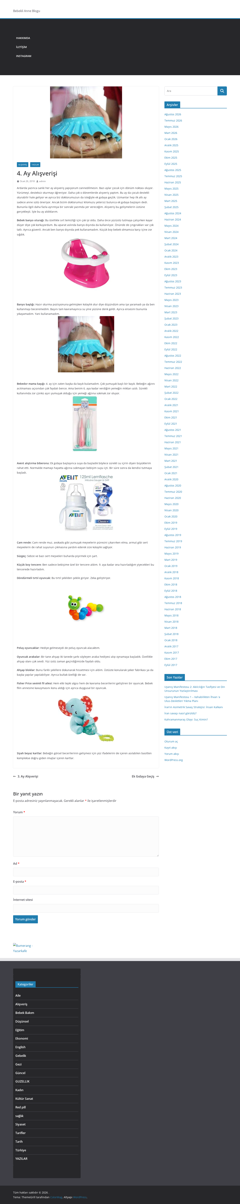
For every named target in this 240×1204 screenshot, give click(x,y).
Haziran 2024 (172, 219)
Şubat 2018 (171, 634)
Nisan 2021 (171, 454)
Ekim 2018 (170, 584)
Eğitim (19, 1030)
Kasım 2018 (171, 578)
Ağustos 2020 (172, 485)
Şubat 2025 (171, 207)
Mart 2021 (170, 461)
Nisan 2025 (171, 194)
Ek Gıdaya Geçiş (143, 776)
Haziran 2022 (172, 368)
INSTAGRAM (23, 56)
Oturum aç (171, 741)
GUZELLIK (22, 1081)
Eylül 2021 (170, 423)
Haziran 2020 (172, 498)
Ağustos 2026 (172, 114)
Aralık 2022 (171, 331)
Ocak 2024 (170, 250)
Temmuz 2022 (173, 362)
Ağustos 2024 (172, 213)
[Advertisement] (130, 47)
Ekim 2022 (170, 343)
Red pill (20, 1107)
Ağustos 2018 (172, 597)
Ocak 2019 (170, 566)
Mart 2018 (170, 628)
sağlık (19, 1116)
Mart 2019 (170, 560)
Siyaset (20, 1124)
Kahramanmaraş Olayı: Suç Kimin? (186, 719)
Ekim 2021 (170, 417)
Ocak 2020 (170, 516)
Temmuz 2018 (173, 603)
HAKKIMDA (23, 38)
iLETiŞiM (21, 47)
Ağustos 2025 (172, 170)
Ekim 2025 (170, 157)
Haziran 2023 (172, 293)
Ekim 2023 (170, 269)
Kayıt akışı (170, 747)
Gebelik (20, 1056)
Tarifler (20, 1133)
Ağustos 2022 (172, 355)
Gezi (18, 1064)
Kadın (19, 1090)
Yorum (19, 812)
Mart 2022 (170, 386)
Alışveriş (22, 164)
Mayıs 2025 (171, 188)
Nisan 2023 (171, 306)
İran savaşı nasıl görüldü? (180, 713)
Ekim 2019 (170, 522)
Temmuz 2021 (173, 436)
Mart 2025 (170, 201)
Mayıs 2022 (171, 374)
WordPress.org (173, 760)
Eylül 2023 (170, 275)
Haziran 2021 (172, 442)
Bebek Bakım (24, 1013)
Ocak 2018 (170, 640)
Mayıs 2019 (171, 553)
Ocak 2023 (170, 324)
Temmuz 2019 (173, 541)
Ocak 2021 (170, 473)
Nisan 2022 (171, 380)
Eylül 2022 (170, 349)
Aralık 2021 (171, 405)
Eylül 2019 (170, 529)
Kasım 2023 (171, 263)
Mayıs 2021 (171, 448)
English (20, 1047)
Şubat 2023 (171, 318)
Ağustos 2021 (172, 430)
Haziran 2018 (172, 609)
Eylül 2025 (170, 164)
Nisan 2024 (171, 232)
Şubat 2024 (171, 244)
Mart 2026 (170, 133)
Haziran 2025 (172, 182)
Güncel (20, 1073)
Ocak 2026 (170, 139)
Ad (16, 863)
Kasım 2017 (171, 652)
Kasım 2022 (171, 337)
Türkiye (20, 1150)
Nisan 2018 (171, 621)
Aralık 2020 (171, 479)
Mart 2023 (170, 312)
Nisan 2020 (171, 510)
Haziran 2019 (172, 547)
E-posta (19, 881)
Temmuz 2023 (173, 287)
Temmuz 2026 (173, 120)
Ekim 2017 (170, 658)
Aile (18, 995)
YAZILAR (35, 164)
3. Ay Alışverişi (28, 776)
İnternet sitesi (23, 900)
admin (42, 181)
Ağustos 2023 (172, 281)
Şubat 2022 (171, 392)
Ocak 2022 (170, 399)
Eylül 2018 (170, 590)
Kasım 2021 (171, 411)
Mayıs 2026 (171, 126)
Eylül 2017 (170, 665)
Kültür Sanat (24, 1099)
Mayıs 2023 (171, 300)
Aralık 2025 (171, 145)
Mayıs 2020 (171, 504)
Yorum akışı (171, 754)
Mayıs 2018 (171, 615)
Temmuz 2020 (173, 491)
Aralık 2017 (171, 646)
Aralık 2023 (171, 256)
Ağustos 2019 (172, 535)
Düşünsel (22, 1021)
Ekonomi (21, 1038)
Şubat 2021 (171, 467)
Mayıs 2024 (171, 225)
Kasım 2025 (171, 151)
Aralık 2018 (171, 572)
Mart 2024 (170, 238)
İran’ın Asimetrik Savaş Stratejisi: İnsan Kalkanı (193, 707)
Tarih (19, 1142)
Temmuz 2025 (173, 176)
